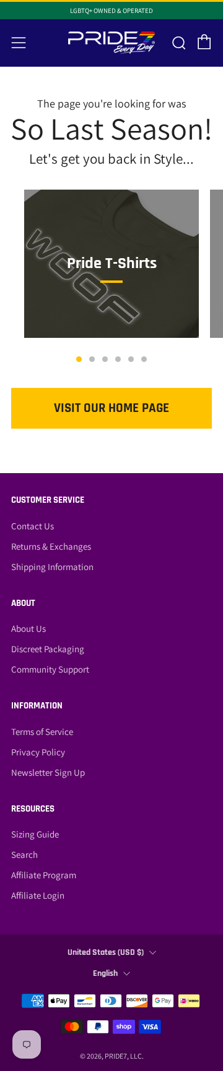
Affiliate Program (43, 875)
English (105, 973)
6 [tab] (144, 359)
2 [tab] (92, 359)
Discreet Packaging (47, 649)
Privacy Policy (38, 752)
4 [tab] (118, 359)
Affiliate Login (37, 895)
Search (24, 854)
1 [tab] (79, 359)
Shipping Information (52, 567)
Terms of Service (42, 731)
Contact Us (32, 526)
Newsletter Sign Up (48, 772)
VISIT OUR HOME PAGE (111, 408)
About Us (28, 628)
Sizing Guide (35, 834)
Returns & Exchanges (51, 546)
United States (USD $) (106, 952)
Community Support (50, 669)
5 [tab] (131, 359)
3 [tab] (105, 359)
